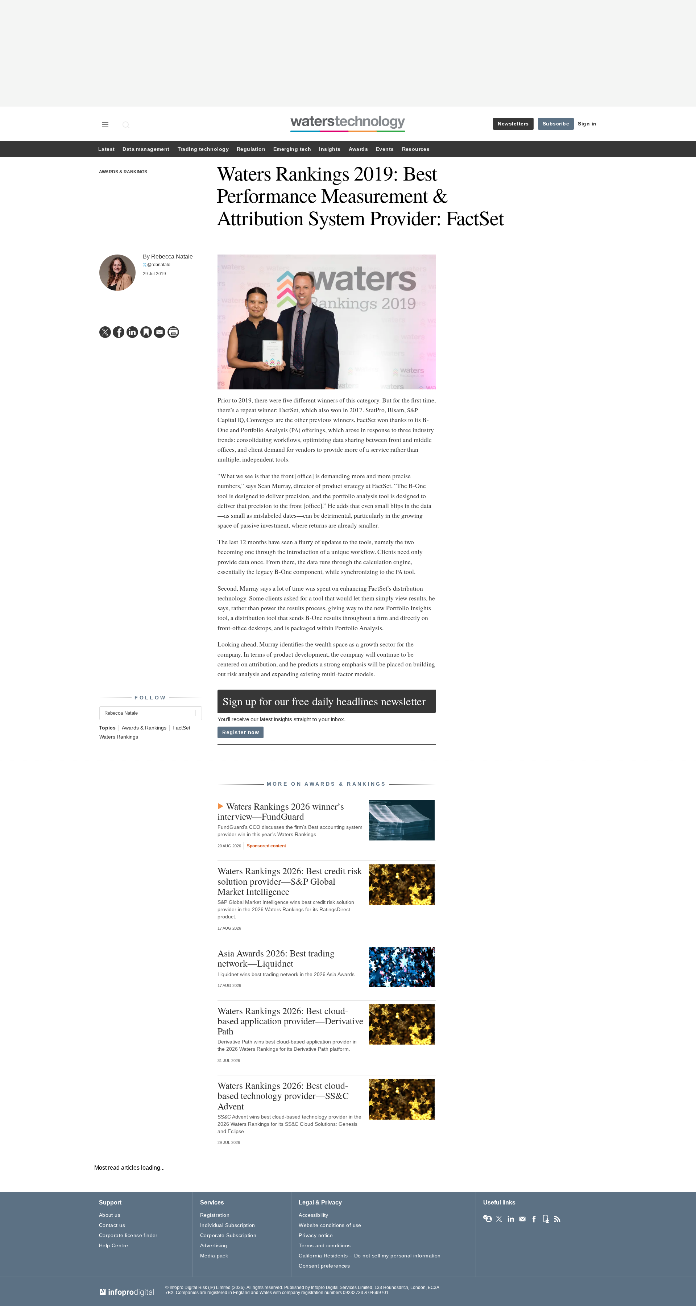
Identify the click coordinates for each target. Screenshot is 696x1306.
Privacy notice (316, 1235)
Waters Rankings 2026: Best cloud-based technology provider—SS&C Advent (283, 1095)
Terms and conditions (325, 1245)
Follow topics (487, 1219)
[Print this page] (173, 332)
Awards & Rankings (123, 171)
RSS (557, 1219)
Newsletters (513, 124)
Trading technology (203, 149)
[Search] (126, 125)
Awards (358, 149)
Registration (214, 1215)
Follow (150, 697)
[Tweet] (105, 332)
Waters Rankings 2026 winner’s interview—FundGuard (281, 811)
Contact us (112, 1225)
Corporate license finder (128, 1235)
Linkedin (510, 1219)
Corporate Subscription (228, 1235)
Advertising (213, 1245)
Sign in (587, 124)
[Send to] (159, 332)
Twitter (499, 1219)
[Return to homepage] (348, 132)
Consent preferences (324, 1266)
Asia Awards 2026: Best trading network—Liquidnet (276, 958)
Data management (146, 149)
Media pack (214, 1256)
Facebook (534, 1219)
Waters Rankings (118, 737)
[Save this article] (146, 332)
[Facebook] (118, 332)
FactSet (181, 728)
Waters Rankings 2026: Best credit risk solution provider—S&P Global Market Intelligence (290, 880)
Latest (106, 149)
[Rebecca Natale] (117, 273)
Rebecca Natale (172, 256)
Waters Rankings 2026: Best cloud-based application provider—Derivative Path (290, 1020)
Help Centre (113, 1245)
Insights (329, 149)
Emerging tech (292, 149)
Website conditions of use (330, 1225)
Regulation (251, 149)
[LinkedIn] (132, 332)
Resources (416, 149)
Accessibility (313, 1215)
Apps (545, 1219)
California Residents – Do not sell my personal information (369, 1256)
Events (385, 149)
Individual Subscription (227, 1225)
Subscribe (556, 124)
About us (109, 1215)
